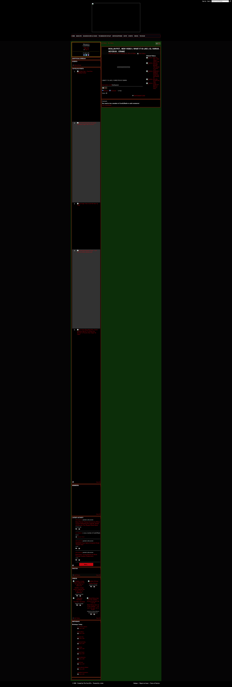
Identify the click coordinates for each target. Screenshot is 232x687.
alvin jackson (78, 519)
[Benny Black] (74, 634)
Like (105, 88)
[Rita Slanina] (74, 504)
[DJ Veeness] (96, 490)
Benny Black (80, 631)
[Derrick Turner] (74, 655)
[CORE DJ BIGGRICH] (87, 495)
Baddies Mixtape (93, 583)
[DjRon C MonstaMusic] (87, 504)
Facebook (113, 90)
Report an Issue (144, 683)
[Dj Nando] (92, 500)
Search (230, 1)
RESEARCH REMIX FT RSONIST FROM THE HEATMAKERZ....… (156, 75)
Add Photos (77, 575)
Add (159, 43)
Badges (136, 683)
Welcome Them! (80, 536)
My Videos (111, 43)
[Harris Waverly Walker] (74, 670)
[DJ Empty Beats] (92, 495)
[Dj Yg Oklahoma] (74, 660)
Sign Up (204, 1)
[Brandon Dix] (74, 639)
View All (98, 482)
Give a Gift (81, 628)
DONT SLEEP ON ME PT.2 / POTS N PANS (156, 86)
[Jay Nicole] (83, 504)
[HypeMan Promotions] (74, 675)
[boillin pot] (105, 52)
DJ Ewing (79, 647)
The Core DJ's (87, 683)
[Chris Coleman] (87, 490)
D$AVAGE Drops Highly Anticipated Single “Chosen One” (87, 543)
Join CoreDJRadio (106, 105)
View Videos (142, 53)
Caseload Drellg (81, 642)
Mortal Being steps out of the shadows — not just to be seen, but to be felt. (93, 607)
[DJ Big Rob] (74, 509)
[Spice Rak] (74, 500)
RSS (73, 482)
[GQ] (79, 500)
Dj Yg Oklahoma (81, 657)
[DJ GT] (87, 500)
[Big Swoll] (92, 490)
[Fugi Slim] (83, 490)
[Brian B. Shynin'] (83, 500)
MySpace (106, 90)
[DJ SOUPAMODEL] (83, 509)
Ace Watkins (78, 533)
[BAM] (87, 509)
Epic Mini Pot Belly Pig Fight (156, 81)
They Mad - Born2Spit (79, 602)
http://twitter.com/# (107, 85)
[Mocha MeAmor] (96, 500)
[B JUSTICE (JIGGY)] (74, 629)
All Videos (104, 43)
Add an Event (77, 65)
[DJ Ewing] (74, 650)
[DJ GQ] (92, 509)
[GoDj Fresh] (74, 665)
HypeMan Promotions (82, 672)
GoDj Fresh (80, 662)
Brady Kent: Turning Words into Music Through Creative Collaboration (86, 555)
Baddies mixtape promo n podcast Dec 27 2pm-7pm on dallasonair (79, 590)
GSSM (81, 594)
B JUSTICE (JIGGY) (82, 626)
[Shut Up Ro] (96, 504)
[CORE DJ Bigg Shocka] (74, 495)
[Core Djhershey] (96, 509)
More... (86, 564)
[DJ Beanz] (79, 495)
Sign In (209, 1)
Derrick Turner (80, 652)
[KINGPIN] (79, 504)
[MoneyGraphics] (92, 504)
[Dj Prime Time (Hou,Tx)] (79, 509)
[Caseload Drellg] (74, 645)
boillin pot (116, 53)
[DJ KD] (83, 495)
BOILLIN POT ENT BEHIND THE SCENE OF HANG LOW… (156, 66)
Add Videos (77, 618)
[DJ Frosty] (79, 490)
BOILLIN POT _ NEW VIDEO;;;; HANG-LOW (156, 59)
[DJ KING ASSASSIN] (96, 495)
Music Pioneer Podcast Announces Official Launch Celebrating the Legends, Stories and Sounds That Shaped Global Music (87, 523)
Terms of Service (155, 683)
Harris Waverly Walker (82, 667)
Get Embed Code (139, 95)
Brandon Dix (80, 637)
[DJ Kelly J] (74, 490)
